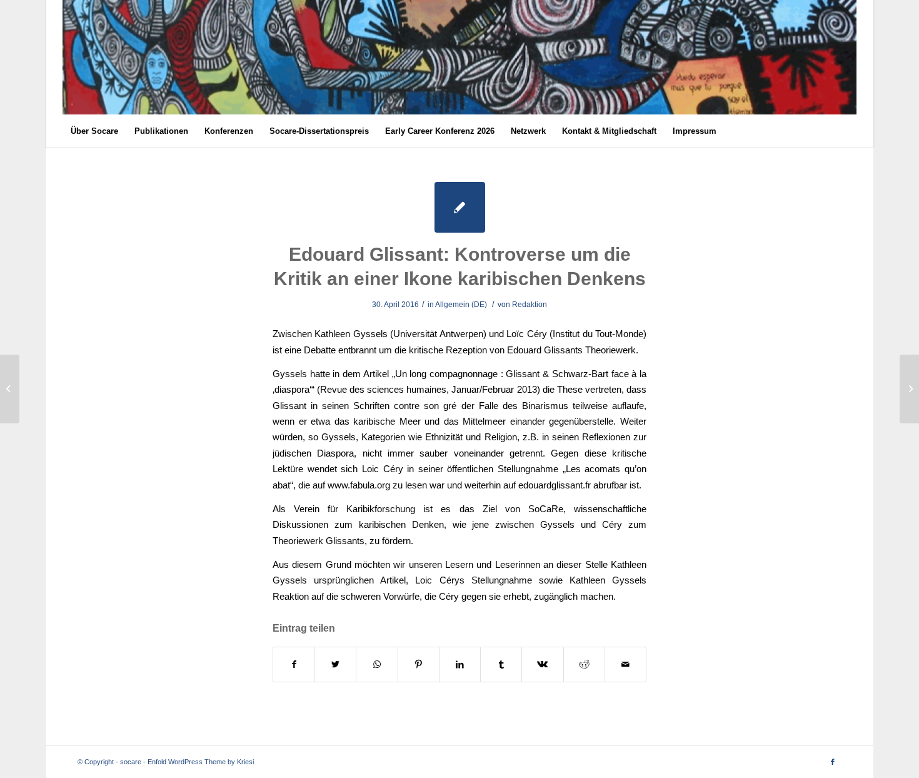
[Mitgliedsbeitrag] (9, 389)
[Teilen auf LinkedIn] (459, 664)
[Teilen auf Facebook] (293, 664)
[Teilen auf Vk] (542, 664)
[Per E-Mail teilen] (625, 664)
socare (130, 761)
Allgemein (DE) (461, 304)
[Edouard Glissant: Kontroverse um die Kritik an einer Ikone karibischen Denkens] (459, 207)
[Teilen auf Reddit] (584, 664)
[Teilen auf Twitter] (335, 664)
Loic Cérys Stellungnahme (473, 580)
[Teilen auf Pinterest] (418, 664)
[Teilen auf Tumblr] (501, 664)
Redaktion (529, 304)
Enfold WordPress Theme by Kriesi (201, 761)
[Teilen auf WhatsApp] (376, 664)
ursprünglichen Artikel (360, 580)
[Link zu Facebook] (832, 761)
